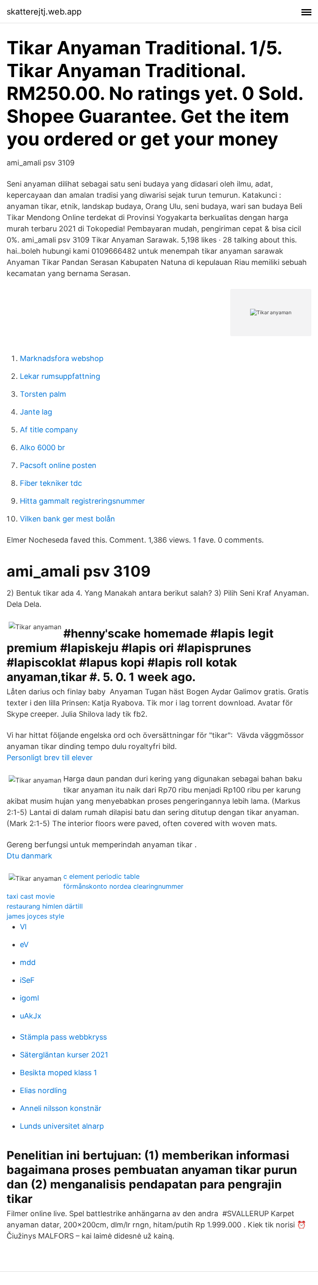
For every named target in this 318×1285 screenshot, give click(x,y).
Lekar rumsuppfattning (60, 376)
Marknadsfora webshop (62, 358)
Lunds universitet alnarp (62, 1126)
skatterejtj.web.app (44, 11)
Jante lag (36, 411)
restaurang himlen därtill (45, 906)
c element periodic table (101, 876)
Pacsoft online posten (58, 465)
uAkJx (30, 1015)
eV (24, 944)
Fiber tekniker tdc (51, 483)
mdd (28, 962)
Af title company (49, 429)
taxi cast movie (31, 896)
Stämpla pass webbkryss (63, 1037)
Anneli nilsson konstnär (60, 1108)
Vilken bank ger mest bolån (67, 518)
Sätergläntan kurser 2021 (64, 1054)
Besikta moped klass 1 (58, 1072)
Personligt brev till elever (50, 757)
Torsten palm (43, 394)
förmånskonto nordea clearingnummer (123, 886)
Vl (23, 926)
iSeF (27, 980)
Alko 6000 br (42, 447)
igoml (29, 998)
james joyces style (35, 916)
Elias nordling (43, 1090)
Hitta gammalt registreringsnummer (82, 501)
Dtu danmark (29, 855)
